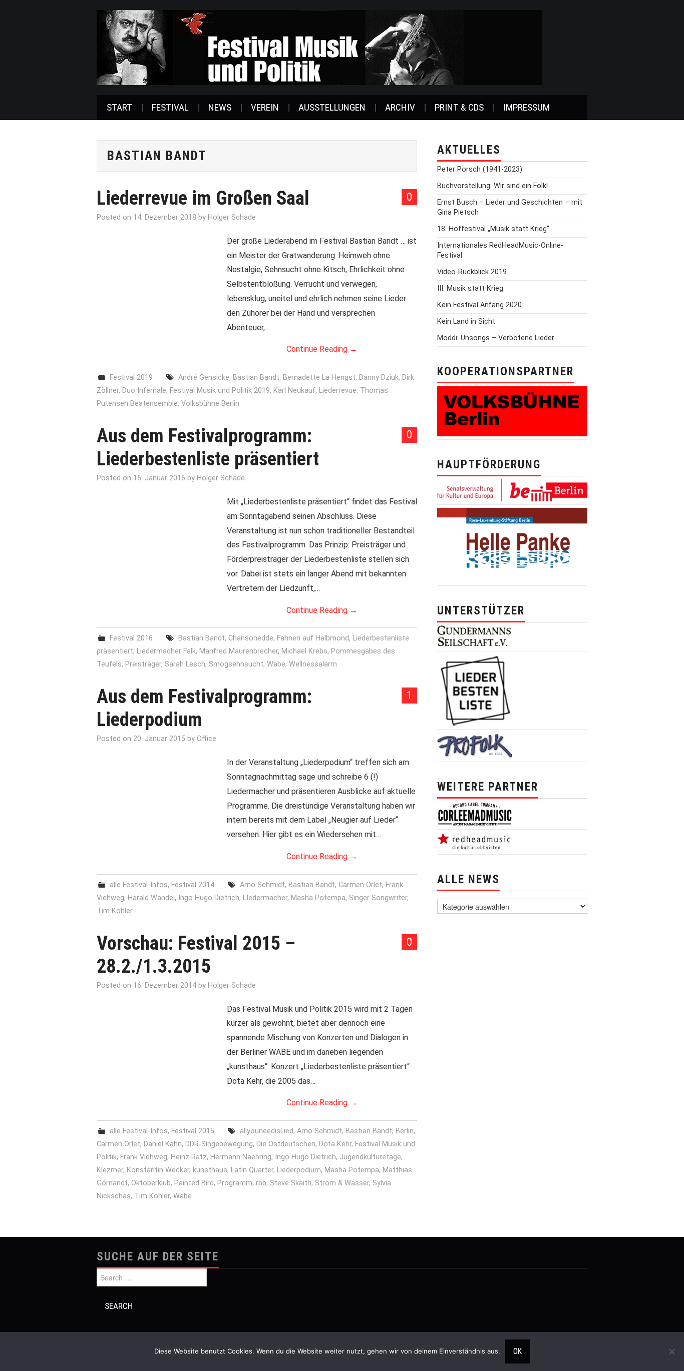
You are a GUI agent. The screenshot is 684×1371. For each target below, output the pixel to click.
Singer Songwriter (378, 898)
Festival (170, 107)
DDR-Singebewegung (219, 1144)
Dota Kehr (335, 1144)
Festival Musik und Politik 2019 (220, 390)
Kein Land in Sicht (466, 321)
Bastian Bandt (256, 377)
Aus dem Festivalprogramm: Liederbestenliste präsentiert (208, 447)
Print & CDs (459, 107)
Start (119, 107)
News (219, 107)
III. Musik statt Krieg (470, 288)
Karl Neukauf (294, 390)
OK (517, 1351)
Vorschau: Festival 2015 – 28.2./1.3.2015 (196, 954)
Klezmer (110, 1170)
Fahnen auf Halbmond (313, 638)
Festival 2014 (192, 885)
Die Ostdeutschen (285, 1144)
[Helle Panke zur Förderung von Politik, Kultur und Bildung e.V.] (512, 544)
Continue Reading (322, 349)
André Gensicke (203, 377)
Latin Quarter (252, 1170)
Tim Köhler (115, 911)
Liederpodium (299, 1170)
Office (206, 739)
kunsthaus (210, 1170)
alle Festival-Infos (139, 885)
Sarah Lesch (185, 664)
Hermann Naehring (240, 1157)
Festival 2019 (131, 377)
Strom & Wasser (342, 1183)
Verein (265, 107)
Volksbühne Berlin (210, 403)
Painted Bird (194, 1183)
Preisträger (143, 664)
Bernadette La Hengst (319, 377)
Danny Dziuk (379, 377)
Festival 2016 (131, 638)
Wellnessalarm (313, 664)
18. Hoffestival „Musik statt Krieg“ (493, 229)
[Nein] (671, 1351)
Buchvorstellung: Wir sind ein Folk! (492, 186)
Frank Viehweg (143, 1157)
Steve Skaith (290, 1183)
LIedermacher (265, 898)
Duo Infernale (144, 390)
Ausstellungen (332, 107)
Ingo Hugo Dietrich (208, 898)
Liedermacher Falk (166, 651)
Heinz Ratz (189, 1157)
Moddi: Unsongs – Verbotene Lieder (495, 338)
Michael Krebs (304, 651)
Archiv (400, 107)
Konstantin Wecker (158, 1170)
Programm (234, 1183)
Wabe (276, 664)
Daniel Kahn (163, 1144)
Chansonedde (250, 638)
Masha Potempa (318, 898)
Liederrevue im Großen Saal (203, 198)
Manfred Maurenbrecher (238, 651)
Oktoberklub (151, 1183)
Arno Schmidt (262, 885)
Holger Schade (232, 217)
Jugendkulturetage (370, 1157)
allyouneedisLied (266, 1131)
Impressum (526, 107)
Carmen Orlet (360, 885)
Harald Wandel (151, 898)
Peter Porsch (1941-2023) (479, 169)
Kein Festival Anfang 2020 (479, 305)
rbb (261, 1183)
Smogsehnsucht (236, 664)
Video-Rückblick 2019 (472, 272)
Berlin (405, 1131)
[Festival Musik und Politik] (319, 47)
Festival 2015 (192, 1131)
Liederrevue (338, 390)
